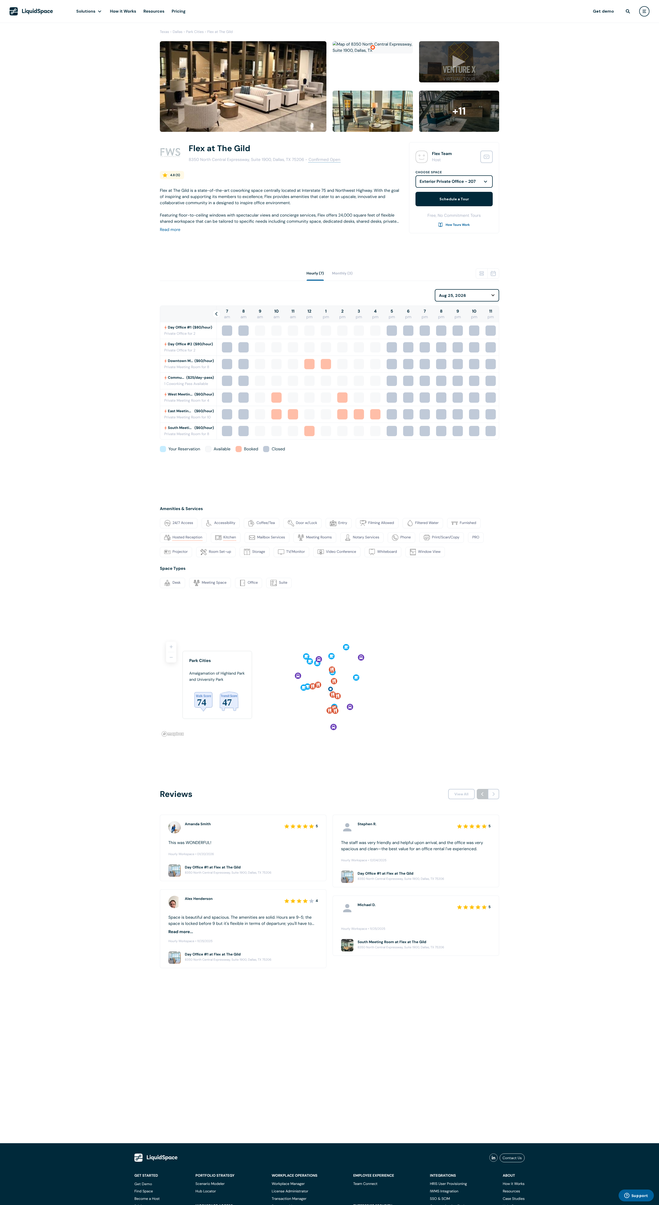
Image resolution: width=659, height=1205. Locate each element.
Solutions (86, 11)
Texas (164, 32)
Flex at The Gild (220, 32)
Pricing (179, 11)
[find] (628, 11)
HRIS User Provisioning (448, 1184)
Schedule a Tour (454, 199)
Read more (170, 229)
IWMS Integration (444, 1191)
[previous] (482, 794)
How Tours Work (458, 225)
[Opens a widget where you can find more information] (636, 1196)
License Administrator (290, 1191)
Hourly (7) (315, 273)
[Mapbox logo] (172, 734)
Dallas (178, 32)
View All (461, 794)
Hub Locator (205, 1191)
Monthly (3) (342, 273)
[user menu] (644, 11)
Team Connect (365, 1184)
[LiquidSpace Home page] (31, 11)
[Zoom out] (171, 657)
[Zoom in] (171, 647)
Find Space (143, 1191)
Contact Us (512, 1158)
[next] (493, 794)
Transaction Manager (289, 1199)
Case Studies (514, 1199)
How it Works (123, 11)
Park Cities (195, 32)
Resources (153, 11)
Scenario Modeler (209, 1184)
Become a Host (147, 1199)
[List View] (482, 273)
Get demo (603, 11)
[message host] (486, 157)
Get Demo (143, 1184)
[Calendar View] (493, 273)
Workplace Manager (288, 1184)
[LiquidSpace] (156, 1158)
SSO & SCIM (440, 1199)
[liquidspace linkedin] (493, 1158)
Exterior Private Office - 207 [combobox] (448, 181)
